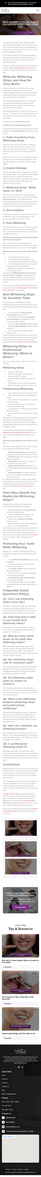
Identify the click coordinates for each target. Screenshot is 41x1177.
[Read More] (3, 1003)
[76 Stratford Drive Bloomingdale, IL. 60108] (3, 1131)
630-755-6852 (10, 1122)
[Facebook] (18, 1067)
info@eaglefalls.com (12, 1126)
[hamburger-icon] (38, 10)
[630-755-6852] (3, 1122)
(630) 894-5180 (10, 1117)
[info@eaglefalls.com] (3, 1126)
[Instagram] (22, 1067)
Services (4, 1083)
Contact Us (5, 1086)
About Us (5, 1079)
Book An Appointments (9, 1094)
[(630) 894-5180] (3, 1117)
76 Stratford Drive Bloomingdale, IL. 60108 (19, 1131)
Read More (8, 967)
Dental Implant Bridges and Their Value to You (18, 1033)
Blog (3, 1090)
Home (4, 1075)
